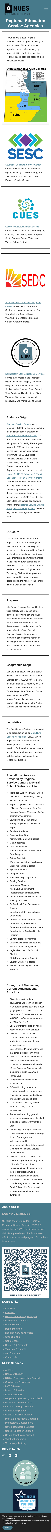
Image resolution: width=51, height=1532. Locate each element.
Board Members (13, 1324)
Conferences (12, 1341)
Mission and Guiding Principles (21, 1316)
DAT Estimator (12, 1386)
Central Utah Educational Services (22, 227)
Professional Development (19, 1422)
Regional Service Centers (19, 424)
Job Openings (12, 1353)
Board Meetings (13, 1329)
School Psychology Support (19, 1435)
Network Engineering (16, 1410)
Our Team (10, 1308)
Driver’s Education (14, 1390)
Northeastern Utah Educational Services (25, 374)
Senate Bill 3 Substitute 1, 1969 (22, 435)
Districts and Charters (16, 1320)
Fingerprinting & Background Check (23, 1398)
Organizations (12, 1337)
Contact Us (11, 1357)
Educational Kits (13, 1394)
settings (23, 1523)
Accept (7, 1528)
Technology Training (15, 1443)
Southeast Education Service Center (23, 165)
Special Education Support (19, 1431)
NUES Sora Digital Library (18, 1414)
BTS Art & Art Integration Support (22, 1378)
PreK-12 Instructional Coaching (21, 1418)
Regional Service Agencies (19, 1333)
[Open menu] (46, 9)
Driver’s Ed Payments (16, 1345)
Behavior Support (14, 1374)
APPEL (9, 1370)
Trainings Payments (15, 1349)
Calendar (10, 1312)
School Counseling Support (19, 1427)
